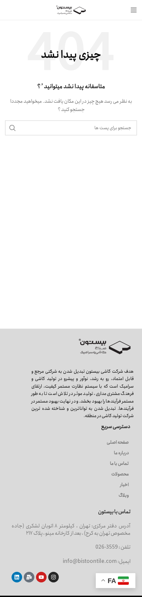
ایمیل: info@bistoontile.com (96, 561)
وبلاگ (124, 495)
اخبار (124, 484)
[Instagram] (53, 577)
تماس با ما (119, 463)
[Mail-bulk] (29, 577)
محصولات (120, 474)
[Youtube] (41, 577)
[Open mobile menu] (133, 10)
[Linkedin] (17, 577)
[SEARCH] (12, 128)
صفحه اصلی (118, 442)
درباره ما (121, 453)
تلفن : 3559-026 (112, 547)
